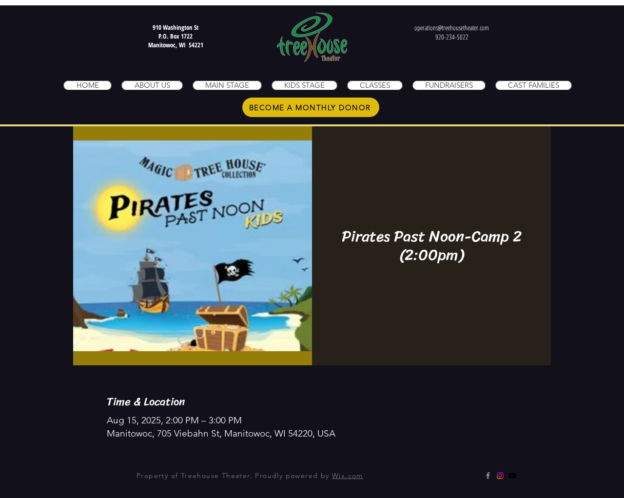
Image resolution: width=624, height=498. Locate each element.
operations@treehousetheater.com (451, 27)
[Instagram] (500, 475)
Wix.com (347, 475)
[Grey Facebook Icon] (488, 475)
